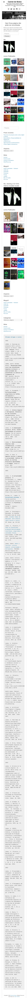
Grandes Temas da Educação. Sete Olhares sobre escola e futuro (13, 518)
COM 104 (6, 170)
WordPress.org (7, 162)
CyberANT (6, 171)
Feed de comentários (9, 160)
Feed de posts (7, 158)
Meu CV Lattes (7, 177)
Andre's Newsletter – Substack (11, 168)
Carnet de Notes (15, 2)
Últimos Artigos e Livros (13, 337)
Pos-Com (6, 179)
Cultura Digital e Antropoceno (10, 144)
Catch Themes (17, 996)
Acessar (5, 157)
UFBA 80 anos (7, 141)
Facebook (6, 173)
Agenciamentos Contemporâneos (11, 142)
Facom (5, 174)
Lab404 (5, 176)
